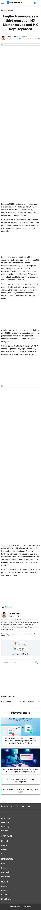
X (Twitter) (17, 806)
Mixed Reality (6, 899)
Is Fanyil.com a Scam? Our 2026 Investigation (20, 780)
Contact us (27, 907)
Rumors (4, 868)
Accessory (10, 10)
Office (3, 854)
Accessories (6, 872)
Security (4, 831)
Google (4, 849)
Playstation (5, 876)
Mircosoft (4, 841)
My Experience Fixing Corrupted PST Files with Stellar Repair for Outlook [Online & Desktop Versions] (20, 741)
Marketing (5, 827)
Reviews (4, 887)
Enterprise (5, 823)
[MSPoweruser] (15, 3)
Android (4, 845)
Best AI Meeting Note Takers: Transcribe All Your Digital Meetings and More (20, 770)
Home (3, 10)
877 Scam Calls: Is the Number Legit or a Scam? (20, 790)
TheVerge (8, 607)
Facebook (12, 806)
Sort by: (23, 702)
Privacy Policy (15, 907)
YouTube (23, 806)
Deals (3, 864)
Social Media (6, 895)
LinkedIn (29, 806)
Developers (5, 818)
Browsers (4, 891)
